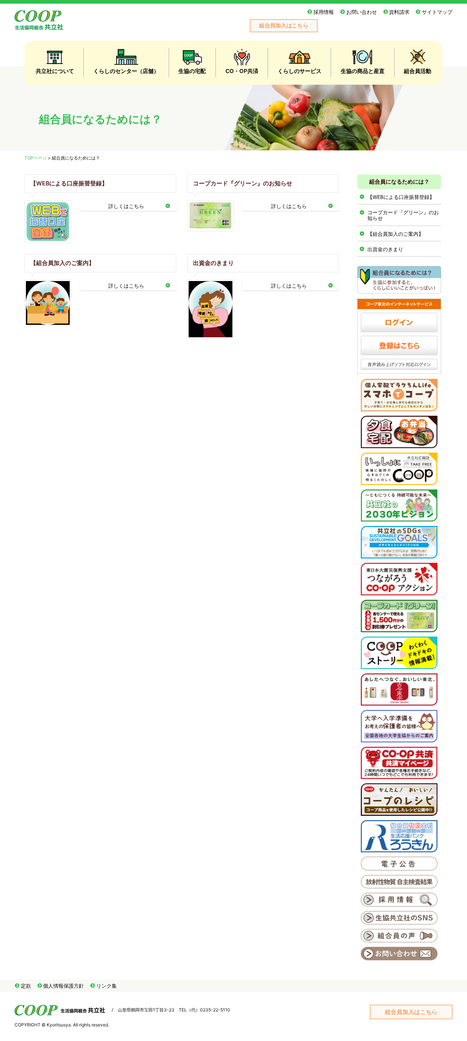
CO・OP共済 (241, 71)
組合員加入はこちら (283, 25)
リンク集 (106, 986)
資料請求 (399, 12)
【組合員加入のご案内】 (62, 263)
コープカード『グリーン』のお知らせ (242, 183)
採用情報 (323, 12)
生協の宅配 (192, 71)
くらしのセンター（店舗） (126, 71)
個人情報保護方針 (63, 986)
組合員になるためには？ (399, 181)
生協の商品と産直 (363, 71)
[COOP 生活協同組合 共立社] (39, 26)
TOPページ (35, 158)
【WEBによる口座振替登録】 (69, 183)
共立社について (55, 71)
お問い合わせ (361, 12)
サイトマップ (437, 12)
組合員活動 (417, 71)
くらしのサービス (299, 71)
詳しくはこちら (126, 206)
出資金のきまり (213, 263)
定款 (26, 986)
